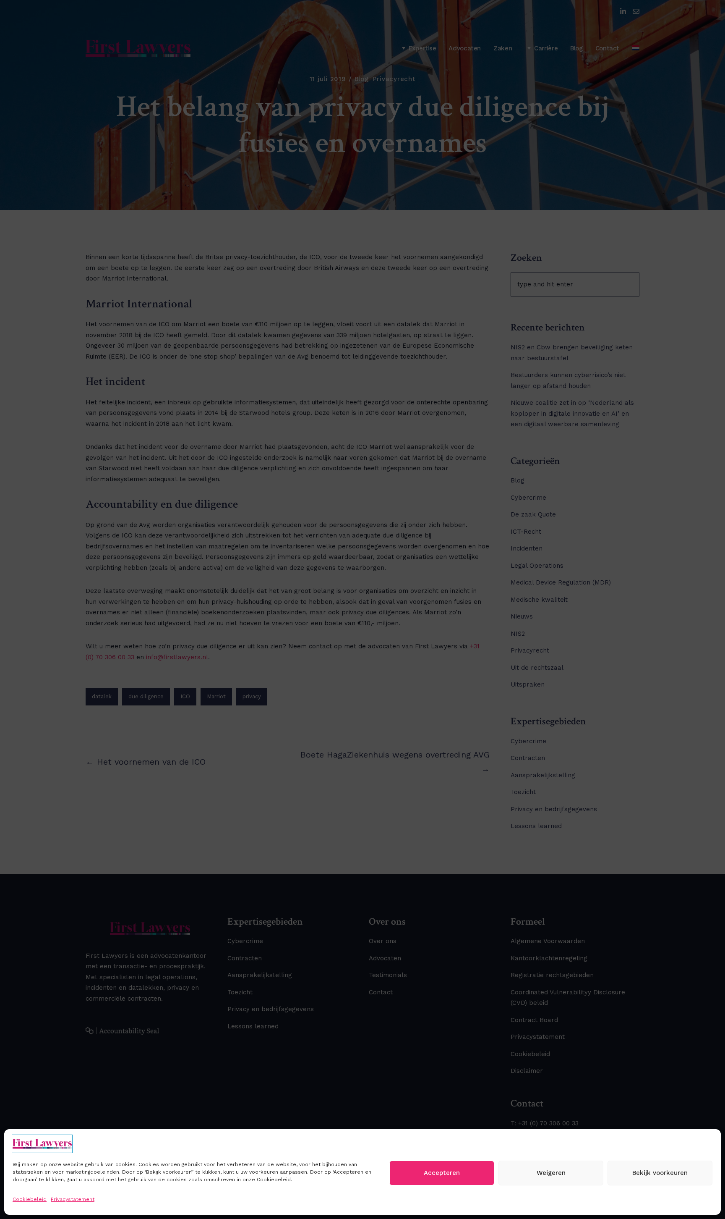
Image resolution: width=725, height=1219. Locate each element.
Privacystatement (72, 1199)
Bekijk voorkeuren (660, 1173)
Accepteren (442, 1173)
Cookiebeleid (30, 1199)
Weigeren (551, 1173)
